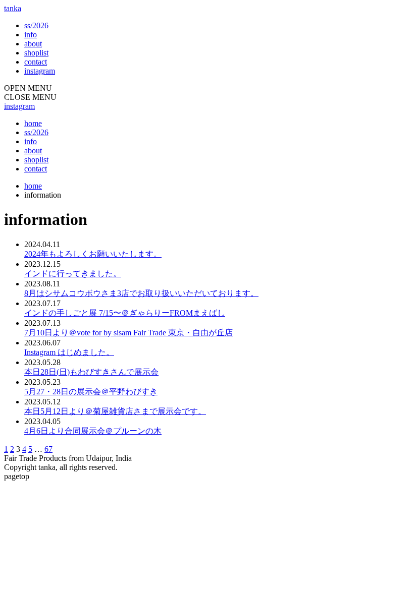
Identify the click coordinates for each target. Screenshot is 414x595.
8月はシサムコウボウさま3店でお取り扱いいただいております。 (141, 293)
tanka (12, 8)
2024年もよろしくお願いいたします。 (93, 254)
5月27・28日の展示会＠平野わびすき (91, 391)
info (30, 34)
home (33, 123)
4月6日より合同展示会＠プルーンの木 (93, 431)
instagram (39, 71)
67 (48, 449)
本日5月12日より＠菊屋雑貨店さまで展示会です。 (115, 411)
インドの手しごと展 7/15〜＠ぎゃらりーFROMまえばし (124, 313)
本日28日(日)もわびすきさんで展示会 (91, 372)
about (33, 43)
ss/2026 (36, 25)
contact (35, 61)
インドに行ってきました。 (72, 273)
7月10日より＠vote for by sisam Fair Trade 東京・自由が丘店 (128, 332)
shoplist (36, 52)
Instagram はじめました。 (69, 352)
